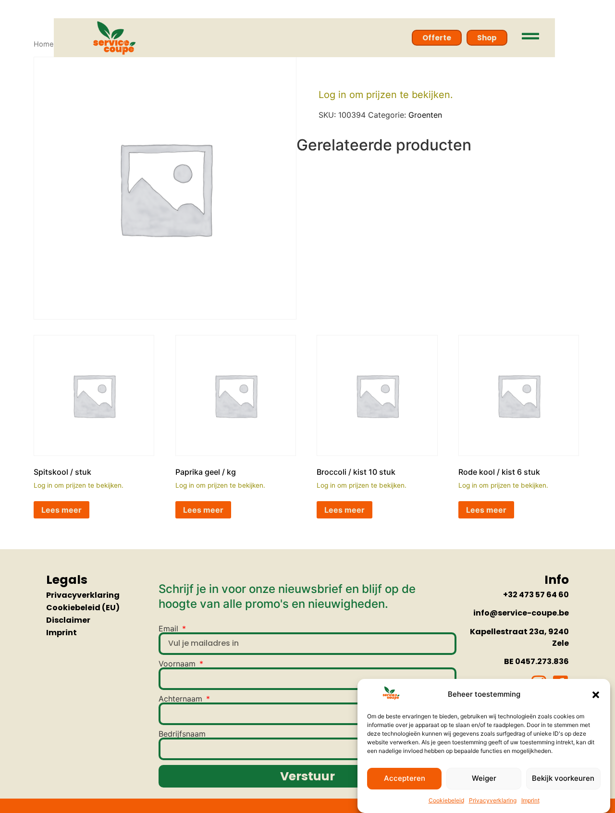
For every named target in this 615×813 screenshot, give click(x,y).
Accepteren (404, 778)
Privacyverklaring (493, 800)
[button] (596, 695)
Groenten (425, 115)
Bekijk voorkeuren (563, 778)
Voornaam (178, 663)
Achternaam (182, 698)
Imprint (530, 800)
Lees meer (61, 510)
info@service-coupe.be (521, 612)
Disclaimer (68, 620)
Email (170, 628)
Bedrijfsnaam (182, 734)
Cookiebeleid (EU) (83, 607)
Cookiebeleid (446, 800)
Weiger (484, 778)
